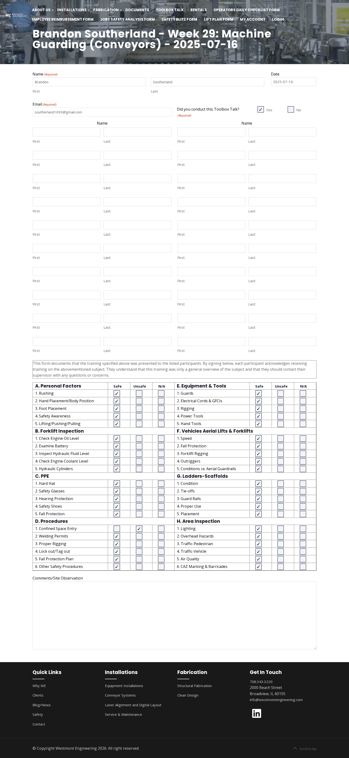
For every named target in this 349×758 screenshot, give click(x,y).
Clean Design (187, 695)
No (298, 110)
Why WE (39, 685)
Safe (117, 386)
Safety (38, 714)
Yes (269, 110)
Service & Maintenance (123, 714)
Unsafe (139, 386)
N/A (161, 386)
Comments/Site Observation (58, 578)
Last (154, 91)
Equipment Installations (124, 685)
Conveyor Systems (120, 695)
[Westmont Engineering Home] (16, 15)
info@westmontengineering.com (276, 699)
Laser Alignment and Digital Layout (133, 704)
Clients (38, 695)
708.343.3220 (261, 681)
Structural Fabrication (194, 685)
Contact (39, 724)
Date (275, 74)
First (36, 91)
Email (45, 104)
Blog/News (42, 704)
